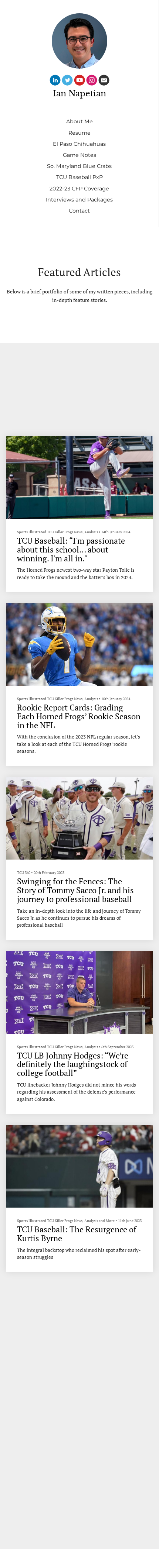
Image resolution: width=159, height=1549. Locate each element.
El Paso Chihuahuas (79, 144)
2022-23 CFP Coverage (79, 188)
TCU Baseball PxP (79, 177)
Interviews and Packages (79, 199)
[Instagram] (91, 81)
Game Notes (79, 155)
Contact (79, 210)
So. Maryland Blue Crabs (79, 166)
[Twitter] (67, 81)
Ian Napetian (79, 94)
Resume (79, 133)
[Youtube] (79, 81)
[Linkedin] (55, 81)
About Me (79, 121)
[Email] (103, 81)
